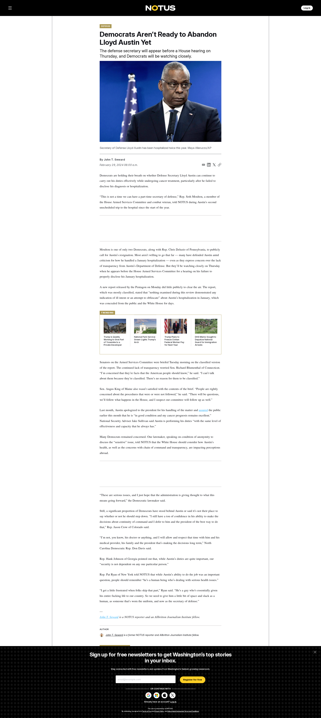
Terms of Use (146, 711)
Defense (105, 26)
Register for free (192, 679)
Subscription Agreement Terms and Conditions (183, 711)
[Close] (315, 652)
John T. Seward (114, 159)
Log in (173, 701)
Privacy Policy (159, 711)
